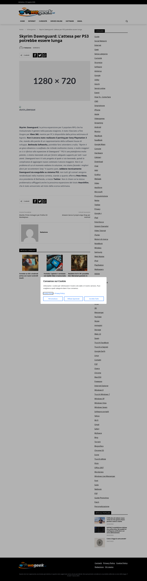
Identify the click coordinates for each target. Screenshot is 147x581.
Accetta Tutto (94, 299)
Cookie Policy (48, 293)
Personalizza (52, 299)
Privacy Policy (60, 293)
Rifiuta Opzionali (74, 299)
